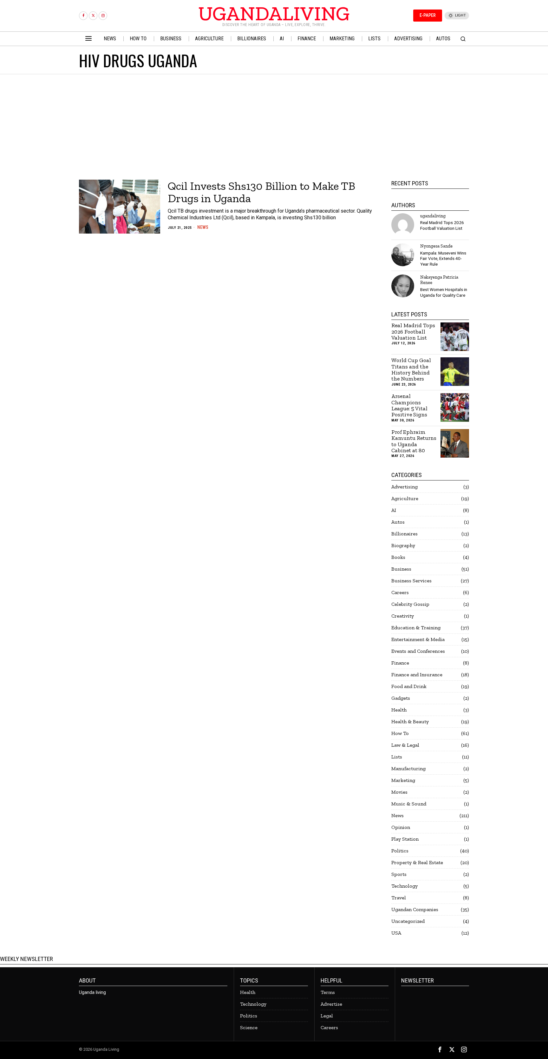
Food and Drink (409, 686)
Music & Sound (408, 804)
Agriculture (404, 498)
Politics (399, 851)
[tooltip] (83, 15)
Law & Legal (405, 745)
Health (399, 710)
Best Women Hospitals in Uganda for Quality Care (443, 292)
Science (249, 1027)
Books (398, 557)
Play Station (405, 839)
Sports (399, 874)
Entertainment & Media (418, 639)
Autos (398, 522)
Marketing (403, 780)
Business (401, 569)
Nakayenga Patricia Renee (439, 279)
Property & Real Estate (417, 862)
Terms (328, 992)
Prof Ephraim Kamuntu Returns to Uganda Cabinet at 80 (413, 441)
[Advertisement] (274, 121)
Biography (403, 545)
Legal (327, 1016)
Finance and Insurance (416, 675)
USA (396, 933)
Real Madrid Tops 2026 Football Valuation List (442, 225)
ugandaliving (433, 216)
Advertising (404, 487)
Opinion (400, 827)
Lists (396, 757)
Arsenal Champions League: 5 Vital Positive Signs (409, 405)
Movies (399, 792)
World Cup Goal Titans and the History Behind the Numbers (411, 369)
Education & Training (415, 628)
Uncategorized (408, 921)
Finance (400, 663)
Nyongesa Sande (436, 246)
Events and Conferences (418, 651)
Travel (398, 898)
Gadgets (400, 698)
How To (400, 733)
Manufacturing (408, 768)
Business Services (411, 581)
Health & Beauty (410, 721)
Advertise (331, 1004)
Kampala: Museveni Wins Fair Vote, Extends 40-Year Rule (443, 258)
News (202, 227)
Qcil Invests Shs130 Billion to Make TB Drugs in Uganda (261, 192)
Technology (404, 886)
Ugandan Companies (414, 909)
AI (393, 510)
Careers (400, 592)
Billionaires (404, 534)
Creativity (402, 616)
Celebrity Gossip (410, 604)
